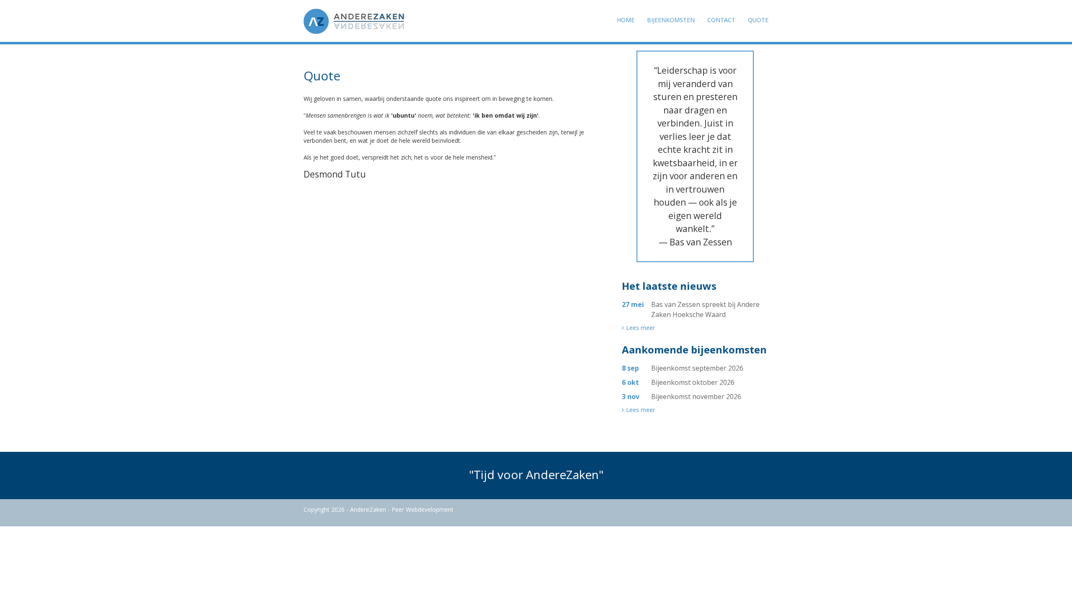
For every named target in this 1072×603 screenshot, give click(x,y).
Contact (721, 20)
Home (625, 20)
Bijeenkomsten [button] (671, 20)
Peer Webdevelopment (423, 509)
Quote (758, 20)
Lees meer (640, 328)
